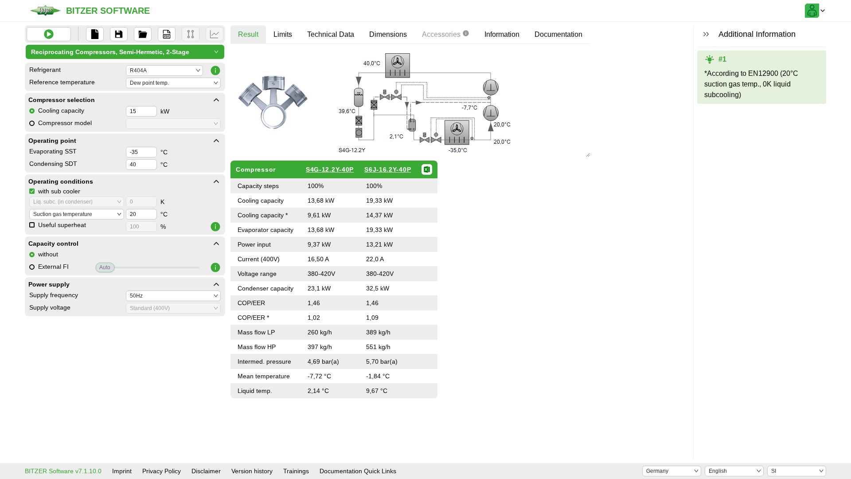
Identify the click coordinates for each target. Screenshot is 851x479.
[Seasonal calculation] (214, 34)
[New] (95, 34)
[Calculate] (49, 34)
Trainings (296, 471)
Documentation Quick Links (358, 471)
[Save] (119, 34)
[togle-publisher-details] (216, 99)
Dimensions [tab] (388, 34)
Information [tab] (501, 34)
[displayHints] (706, 34)
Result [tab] (248, 34)
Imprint (122, 471)
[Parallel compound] (190, 34)
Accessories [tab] (441, 34)
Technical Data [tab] (330, 34)
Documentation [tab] (558, 34)
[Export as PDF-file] (167, 34)
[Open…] (143, 34)
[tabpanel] (410, 224)
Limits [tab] (282, 34)
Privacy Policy (161, 471)
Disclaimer (206, 471)
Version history (252, 471)
